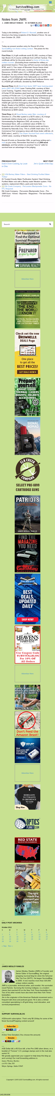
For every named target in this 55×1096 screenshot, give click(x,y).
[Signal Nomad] (27, 436)
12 (39, 934)
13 (47, 934)
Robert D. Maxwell (28, 33)
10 (25, 934)
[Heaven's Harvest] (27, 645)
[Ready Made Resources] (27, 397)
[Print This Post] (31, 25)
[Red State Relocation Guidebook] (27, 850)
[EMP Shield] (27, 750)
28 (3, 941)
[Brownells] (27, 353)
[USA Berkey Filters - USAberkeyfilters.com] (27, 697)
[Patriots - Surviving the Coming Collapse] (27, 514)
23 (17, 939)
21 (3, 939)
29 (10, 941)
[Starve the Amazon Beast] (27, 724)
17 (25, 937)
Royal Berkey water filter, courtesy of (31, 114)
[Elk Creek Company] (27, 475)
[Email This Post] (34, 25)
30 (17, 941)
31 (25, 941)
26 (39, 939)
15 (10, 937)
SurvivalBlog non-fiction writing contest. (17, 49)
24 (25, 939)
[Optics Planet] (27, 823)
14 (3, 937)
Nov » (10, 946)
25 (32, 939)
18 (32, 937)
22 (10, 939)
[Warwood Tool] (27, 876)
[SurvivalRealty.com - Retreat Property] (27, 249)
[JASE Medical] (27, 903)
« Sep (4, 946)
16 (17, 937)
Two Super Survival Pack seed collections (36, 133)
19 (39, 937)
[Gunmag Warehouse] (27, 553)
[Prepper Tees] (27, 797)
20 (47, 937)
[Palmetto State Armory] (27, 599)
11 (32, 934)
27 (47, 939)
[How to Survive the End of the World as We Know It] (27, 309)
